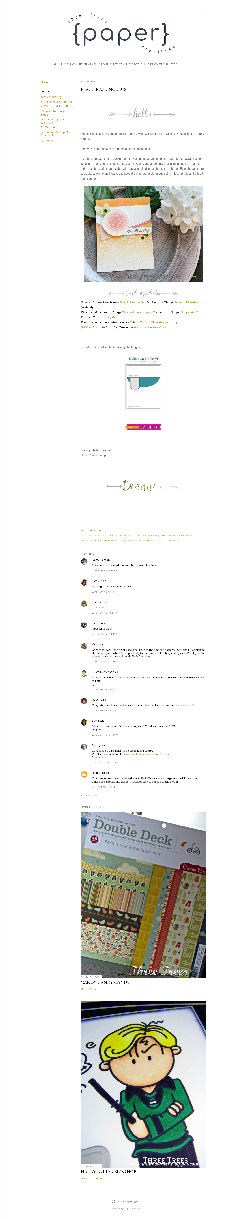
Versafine (141, 327)
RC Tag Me (48, 127)
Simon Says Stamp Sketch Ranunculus (146, 540)
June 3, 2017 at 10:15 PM (104, 634)
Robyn (96, 699)
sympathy (47, 140)
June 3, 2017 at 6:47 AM (104, 591)
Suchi (95, 720)
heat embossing (51, 97)
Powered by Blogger (128, 1201)
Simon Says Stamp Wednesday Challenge (146, 754)
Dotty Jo (97, 560)
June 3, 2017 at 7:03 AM (104, 612)
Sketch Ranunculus (132, 302)
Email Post (95, 530)
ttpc (174, 64)
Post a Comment (91, 795)
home (58, 64)
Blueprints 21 (189, 312)
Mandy (96, 745)
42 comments (97, 1178)
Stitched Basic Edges (136, 312)
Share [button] (44, 82)
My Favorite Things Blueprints (53, 113)
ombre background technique (53, 121)
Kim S (95, 644)
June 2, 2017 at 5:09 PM (104, 570)
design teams (158, 64)
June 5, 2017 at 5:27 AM (104, 661)
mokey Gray (157, 327)
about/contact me (113, 64)
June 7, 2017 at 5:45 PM (104, 787)
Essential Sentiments (189, 302)
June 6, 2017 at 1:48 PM (104, 710)
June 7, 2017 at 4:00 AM (104, 762)
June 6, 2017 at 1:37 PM (104, 689)
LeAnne (97, 602)
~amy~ (96, 581)
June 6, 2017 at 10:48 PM (105, 734)
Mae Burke (134, 1208)
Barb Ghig (98, 773)
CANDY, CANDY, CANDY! (106, 982)
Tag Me (110, 317)
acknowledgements (81, 64)
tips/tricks (137, 64)
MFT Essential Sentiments (57, 101)
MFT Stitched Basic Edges (57, 106)
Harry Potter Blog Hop (108, 1171)
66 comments (97, 989)
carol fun (97, 623)
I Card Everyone (102, 672)
